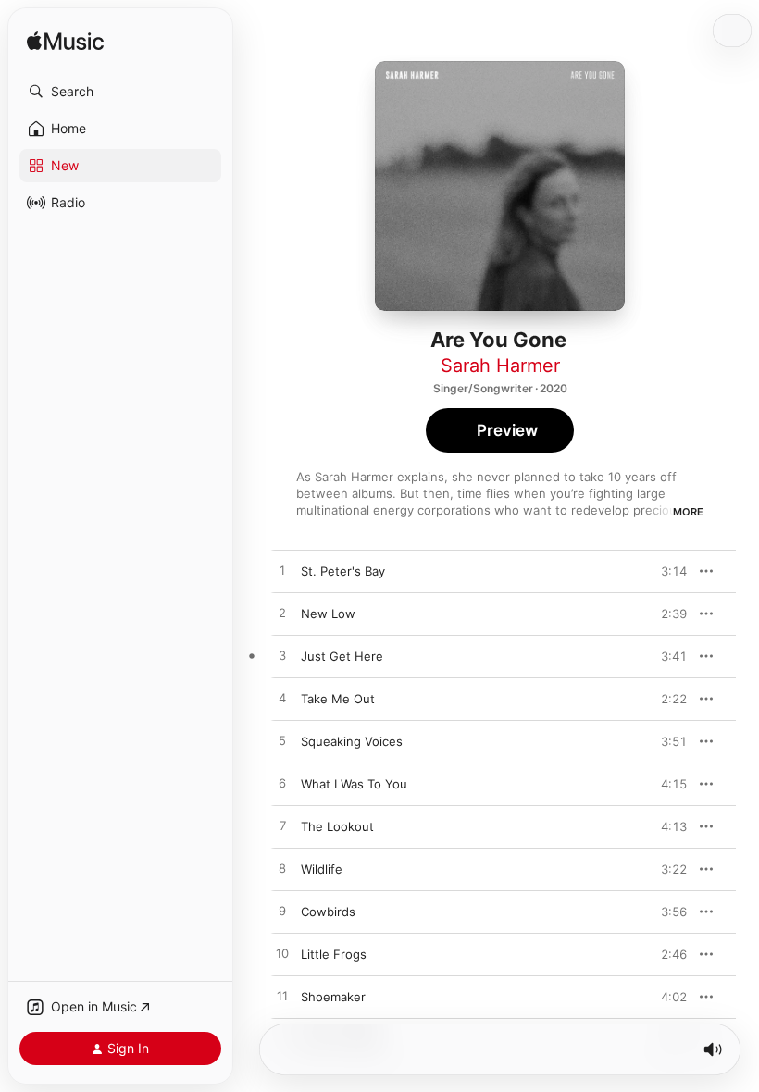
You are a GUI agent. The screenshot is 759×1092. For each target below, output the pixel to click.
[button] (120, 91)
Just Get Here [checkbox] (342, 656)
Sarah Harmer (500, 365)
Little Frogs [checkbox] (334, 954)
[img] (65, 42)
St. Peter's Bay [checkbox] (343, 571)
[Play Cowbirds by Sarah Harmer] (282, 911)
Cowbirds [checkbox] (328, 911)
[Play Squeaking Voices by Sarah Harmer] (282, 741)
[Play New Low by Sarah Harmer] (282, 613)
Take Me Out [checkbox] (338, 698)
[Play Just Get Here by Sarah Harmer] (282, 656)
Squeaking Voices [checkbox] (352, 741)
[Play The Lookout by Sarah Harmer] (282, 826)
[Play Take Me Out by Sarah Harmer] (282, 698)
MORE (688, 511)
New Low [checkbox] (328, 613)
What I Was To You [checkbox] (354, 783)
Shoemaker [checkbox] (333, 996)
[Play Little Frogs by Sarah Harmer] (282, 954)
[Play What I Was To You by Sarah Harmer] (282, 784)
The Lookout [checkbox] (337, 826)
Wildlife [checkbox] (321, 869)
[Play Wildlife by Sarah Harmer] (282, 869)
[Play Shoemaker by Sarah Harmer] (282, 996)
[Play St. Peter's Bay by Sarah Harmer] (282, 571)
